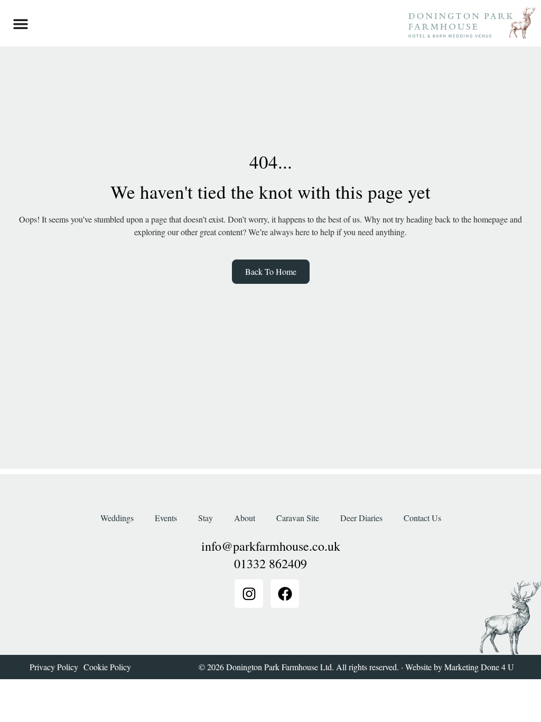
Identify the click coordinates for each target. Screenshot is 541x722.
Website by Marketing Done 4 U (459, 666)
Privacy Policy (54, 666)
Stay (205, 517)
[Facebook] (284, 593)
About (244, 517)
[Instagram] (249, 593)
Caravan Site (297, 517)
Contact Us (422, 517)
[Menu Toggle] (21, 24)
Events (166, 517)
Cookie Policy (107, 666)
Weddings (117, 517)
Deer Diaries (361, 517)
